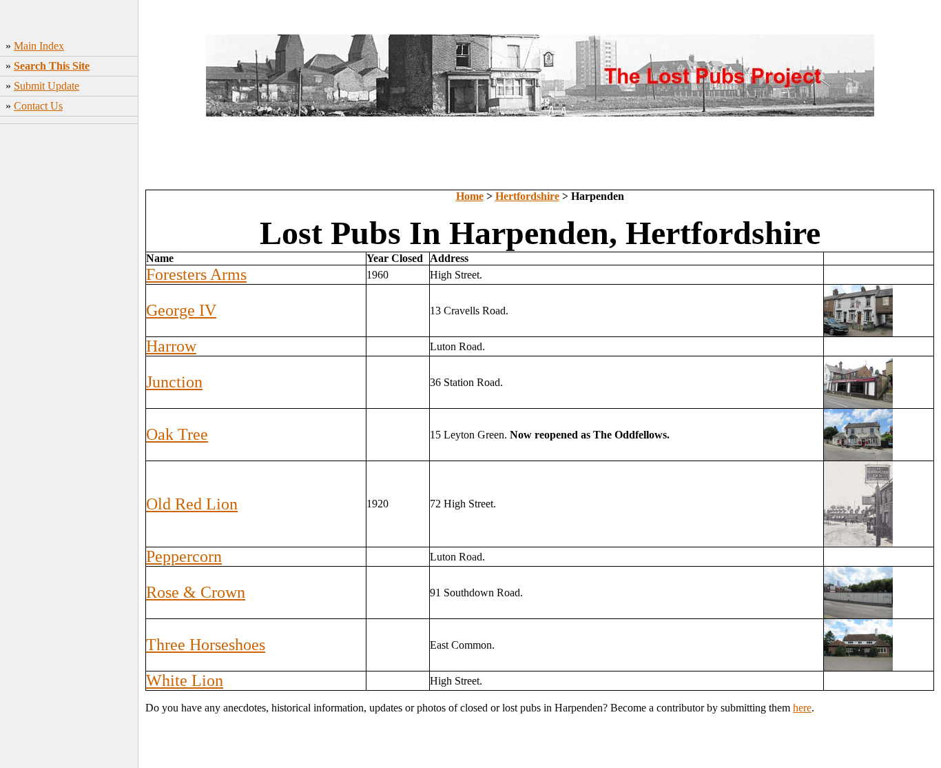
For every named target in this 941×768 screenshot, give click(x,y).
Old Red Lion (192, 504)
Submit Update (46, 86)
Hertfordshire (527, 196)
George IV (181, 310)
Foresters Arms (196, 274)
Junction (174, 382)
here (802, 708)
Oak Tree (177, 434)
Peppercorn (184, 556)
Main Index (39, 46)
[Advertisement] (69, 345)
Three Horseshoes (205, 645)
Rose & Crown (195, 592)
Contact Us (38, 106)
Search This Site (52, 66)
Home (470, 196)
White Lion (184, 680)
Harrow (171, 346)
